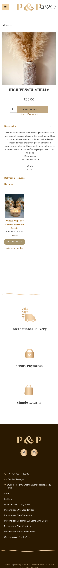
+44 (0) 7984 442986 (18, 474)
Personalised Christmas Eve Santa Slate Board (26, 520)
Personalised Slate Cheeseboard (19, 531)
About (7, 493)
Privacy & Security (39, 564)
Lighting (8, 499)
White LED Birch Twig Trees (17, 504)
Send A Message (16, 479)
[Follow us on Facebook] (23, 452)
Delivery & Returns (22, 564)
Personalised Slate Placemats (18, 515)
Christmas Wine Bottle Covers (18, 537)
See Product (15, 242)
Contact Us (8, 564)
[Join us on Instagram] (34, 452)
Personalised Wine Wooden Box (19, 510)
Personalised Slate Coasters (17, 526)
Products (8, 25)
